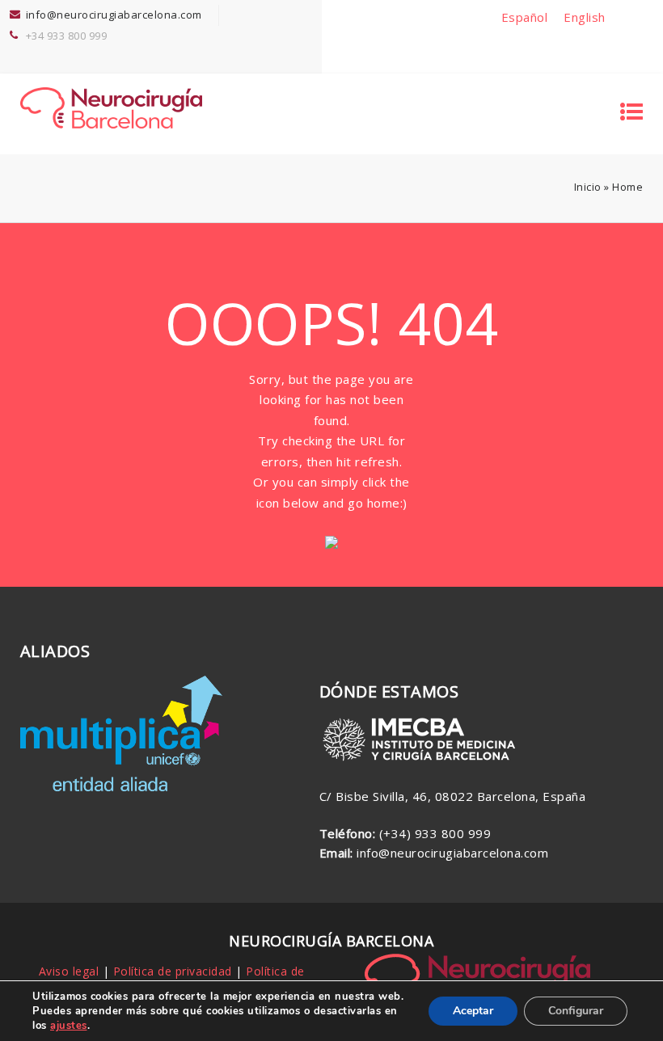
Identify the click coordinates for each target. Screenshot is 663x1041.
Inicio (588, 186)
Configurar (575, 1010)
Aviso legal (69, 971)
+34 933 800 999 (67, 35)
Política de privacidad (172, 971)
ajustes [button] (68, 1025)
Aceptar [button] (473, 1010)
